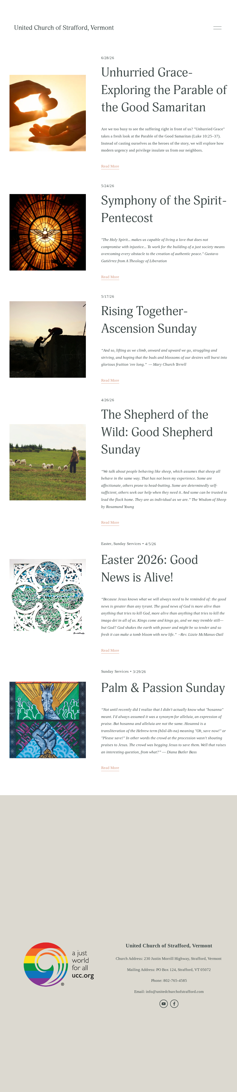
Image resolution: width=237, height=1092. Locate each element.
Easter (106, 543)
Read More (110, 166)
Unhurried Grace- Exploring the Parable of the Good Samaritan (164, 90)
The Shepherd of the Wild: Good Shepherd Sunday (157, 432)
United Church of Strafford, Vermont (64, 28)
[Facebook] (174, 1004)
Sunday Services (127, 543)
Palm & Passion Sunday (163, 688)
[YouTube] (163, 1004)
